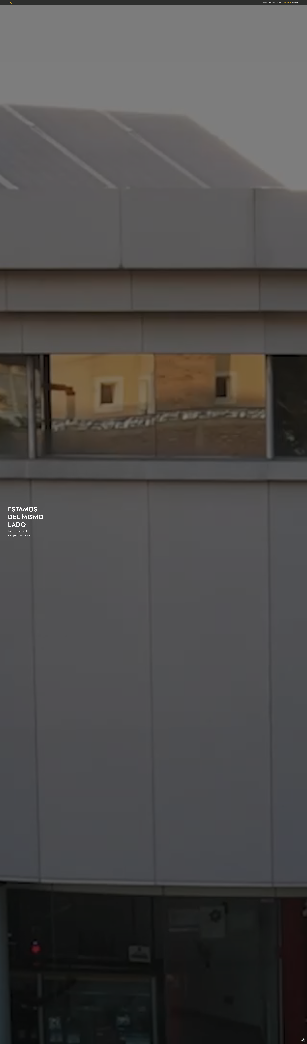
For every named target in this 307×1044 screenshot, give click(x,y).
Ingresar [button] (296, 2)
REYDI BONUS (286, 2)
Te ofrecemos (272, 2)
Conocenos (264, 2)
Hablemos (279, 2)
